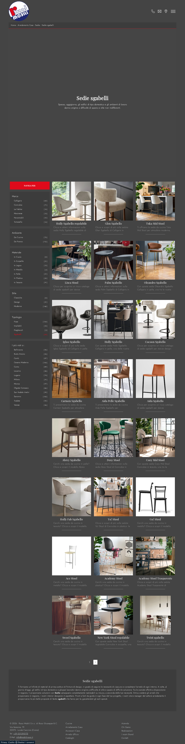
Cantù (16, 358)
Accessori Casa (73, 730)
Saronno (17, 396)
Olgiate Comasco (21, 388)
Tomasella (18, 222)
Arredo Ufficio (72, 734)
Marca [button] (15, 196)
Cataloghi (70, 738)
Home (13, 25)
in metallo (18, 269)
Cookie (11, 742)
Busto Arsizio (19, 354)
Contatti (125, 738)
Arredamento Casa (25, 25)
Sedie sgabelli (48, 25)
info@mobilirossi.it (24, 737)
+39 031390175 (20, 733)
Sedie (37, 25)
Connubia (18, 205)
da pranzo (18, 241)
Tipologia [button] (17, 317)
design (17, 302)
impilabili (18, 325)
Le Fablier (18, 209)
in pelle (17, 274)
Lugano (17, 375)
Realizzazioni (127, 730)
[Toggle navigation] (173, 11)
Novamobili (19, 217)
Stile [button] (14, 293)
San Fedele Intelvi (21, 392)
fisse (16, 321)
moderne (18, 306)
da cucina (18, 237)
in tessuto (18, 282)
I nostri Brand (128, 734)
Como (16, 366)
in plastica (18, 278)
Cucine (69, 723)
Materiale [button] (16, 252)
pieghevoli (18, 330)
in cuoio (17, 257)
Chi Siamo (126, 727)
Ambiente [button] (17, 232)
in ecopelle (19, 261)
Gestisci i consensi (26, 742)
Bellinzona (18, 349)
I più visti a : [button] (18, 345)
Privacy (4, 742)
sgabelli (17, 334)
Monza (17, 383)
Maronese (18, 213)
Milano (17, 379)
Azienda (125, 723)
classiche (18, 297)
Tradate (17, 400)
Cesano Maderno (21, 362)
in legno (18, 265)
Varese (17, 405)
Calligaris (18, 200)
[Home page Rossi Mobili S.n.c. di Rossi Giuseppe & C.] (19, 11)
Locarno (17, 371)
